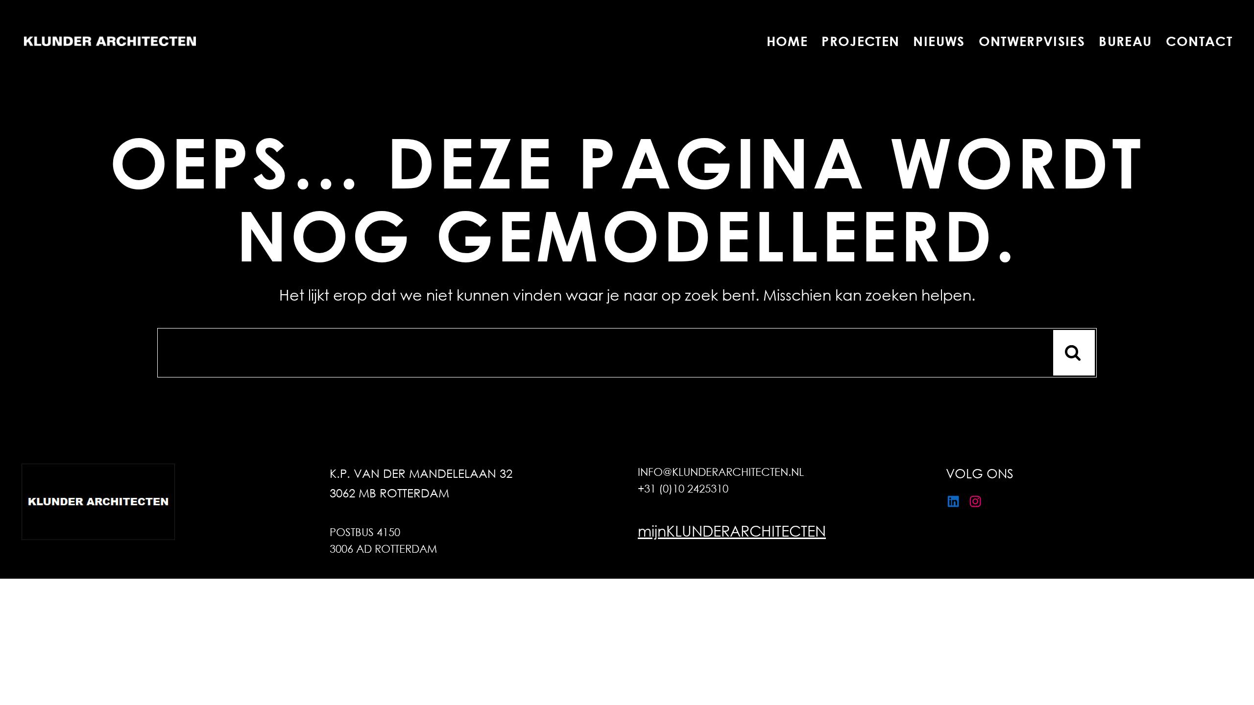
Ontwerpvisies (1032, 41)
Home (787, 41)
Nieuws (939, 41)
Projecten (860, 41)
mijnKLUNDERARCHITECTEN (732, 530)
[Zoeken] (1074, 353)
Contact (1199, 41)
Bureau (1125, 41)
